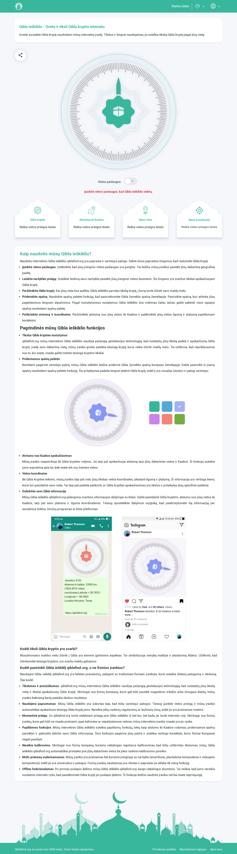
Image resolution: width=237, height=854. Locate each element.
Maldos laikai (180, 6)
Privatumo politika (164, 849)
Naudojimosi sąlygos (193, 849)
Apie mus (216, 849)
